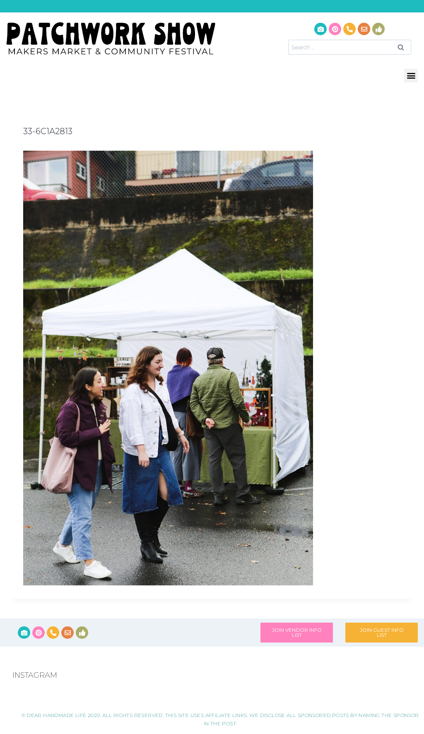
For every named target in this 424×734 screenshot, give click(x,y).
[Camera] (320, 29)
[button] (411, 75)
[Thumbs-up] (378, 29)
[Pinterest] (335, 29)
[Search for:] (349, 47)
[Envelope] (364, 29)
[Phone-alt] (349, 29)
